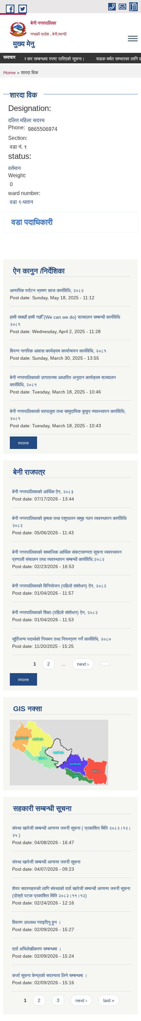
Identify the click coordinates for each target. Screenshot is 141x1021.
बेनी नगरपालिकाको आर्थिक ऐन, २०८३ (42, 491)
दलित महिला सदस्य (26, 120)
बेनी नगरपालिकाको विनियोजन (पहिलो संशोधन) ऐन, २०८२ (59, 585)
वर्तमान (14, 168)
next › (83, 664)
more (23, 442)
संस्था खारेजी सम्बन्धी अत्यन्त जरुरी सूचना (46, 861)
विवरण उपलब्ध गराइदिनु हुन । (36, 922)
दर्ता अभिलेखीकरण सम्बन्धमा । (36, 948)
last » (108, 1000)
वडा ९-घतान (21, 202)
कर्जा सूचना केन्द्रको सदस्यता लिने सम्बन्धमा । (49, 975)
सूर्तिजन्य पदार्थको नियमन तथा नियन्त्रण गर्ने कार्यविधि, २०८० (61, 639)
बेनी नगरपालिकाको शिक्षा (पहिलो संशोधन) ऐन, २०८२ (55, 612)
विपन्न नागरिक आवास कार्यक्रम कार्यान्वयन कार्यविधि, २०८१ (58, 350)
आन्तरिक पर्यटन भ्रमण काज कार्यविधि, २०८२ (47, 290)
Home (9, 72)
